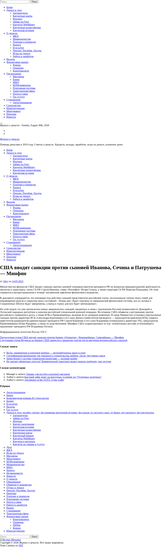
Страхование (13, 99)
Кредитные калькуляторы (27, 27)
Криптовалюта (21, 70)
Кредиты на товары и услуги (29, 444)
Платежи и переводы (24, 42)
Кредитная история (23, 30)
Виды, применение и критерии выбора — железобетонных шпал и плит (46, 352)
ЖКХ (16, 36)
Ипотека (17, 18)
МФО (16, 82)
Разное (10, 507)
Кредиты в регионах (24, 441)
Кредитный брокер (23, 435)
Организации (13, 73)
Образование (13, 481)
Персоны (11, 114)
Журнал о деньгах (10, 139)
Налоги (17, 44)
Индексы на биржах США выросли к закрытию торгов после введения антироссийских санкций (63, 340)
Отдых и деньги (15, 487)
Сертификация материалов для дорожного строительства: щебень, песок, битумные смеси (55, 355)
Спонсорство (13, 105)
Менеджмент (13, 111)
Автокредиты (20, 13)
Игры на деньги (21, 53)
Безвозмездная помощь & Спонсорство (27, 398)
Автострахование (22, 102)
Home (9, 7)
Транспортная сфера (24, 91)
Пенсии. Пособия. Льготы (27, 50)
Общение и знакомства (19, 484)
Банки (16, 79)
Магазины (18, 76)
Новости (11, 117)
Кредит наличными (23, 424)
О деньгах (11, 33)
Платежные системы (24, 88)
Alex (5, 281)
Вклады (10, 59)
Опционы (18, 68)
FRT (21, 545)
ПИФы (16, 525)
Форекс (17, 65)
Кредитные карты (22, 16)
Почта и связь (20, 94)
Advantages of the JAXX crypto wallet (44, 380)
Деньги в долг (14, 10)
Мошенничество (22, 39)
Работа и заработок (23, 56)
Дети (9, 447)
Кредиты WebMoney (24, 24)
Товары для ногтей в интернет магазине (48, 374)
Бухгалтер (18, 47)
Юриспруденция (15, 108)
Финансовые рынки (17, 62)
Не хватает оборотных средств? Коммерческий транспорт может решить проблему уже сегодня (58, 361)
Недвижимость (14, 473)
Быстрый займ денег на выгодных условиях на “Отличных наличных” (63, 377)
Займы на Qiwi (21, 21)
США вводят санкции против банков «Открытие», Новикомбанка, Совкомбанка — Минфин (62, 337)
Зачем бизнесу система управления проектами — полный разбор (41, 358)
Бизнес (10, 401)
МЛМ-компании (22, 85)
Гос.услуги (19, 96)
